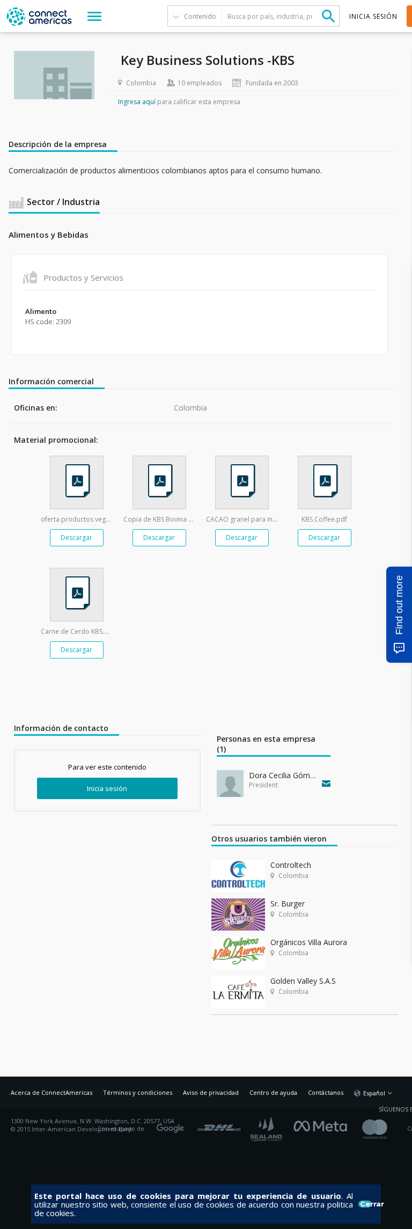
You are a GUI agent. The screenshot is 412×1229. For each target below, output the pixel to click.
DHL (219, 1125)
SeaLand (267, 1129)
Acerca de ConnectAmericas (51, 1092)
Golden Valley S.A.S (303, 981)
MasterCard (384, 1129)
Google (172, 1125)
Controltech (290, 865)
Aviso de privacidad (211, 1092)
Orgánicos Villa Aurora (308, 942)
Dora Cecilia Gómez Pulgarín (283, 775)
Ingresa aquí (137, 101)
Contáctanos (325, 1092)
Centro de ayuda (273, 1092)
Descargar (76, 537)
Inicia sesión (107, 788)
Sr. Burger (287, 903)
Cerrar (366, 1204)
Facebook (322, 1125)
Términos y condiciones (137, 1092)
